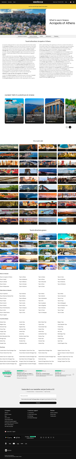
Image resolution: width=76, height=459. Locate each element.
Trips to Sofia (3, 310)
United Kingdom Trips (62, 343)
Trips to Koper (3, 300)
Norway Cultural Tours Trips (64, 358)
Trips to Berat (41, 293)
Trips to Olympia (22, 284)
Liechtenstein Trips (42, 333)
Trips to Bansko (22, 293)
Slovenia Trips (41, 340)
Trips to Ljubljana (42, 303)
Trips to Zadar (61, 312)
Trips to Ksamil (3, 303)
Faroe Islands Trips (42, 326)
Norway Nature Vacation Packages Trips (9, 361)
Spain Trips (60, 340)
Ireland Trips (41, 331)
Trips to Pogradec (42, 305)
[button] (38, 403)
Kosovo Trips (3, 333)
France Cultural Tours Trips (6, 352)
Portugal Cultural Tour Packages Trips (27, 361)
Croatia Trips (22, 324)
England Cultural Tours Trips (64, 350)
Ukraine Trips (41, 343)
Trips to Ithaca (41, 279)
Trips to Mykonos (61, 281)
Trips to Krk (40, 300)
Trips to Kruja (60, 300)
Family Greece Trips (42, 352)
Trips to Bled (60, 293)
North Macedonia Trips (5, 336)
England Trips (22, 326)
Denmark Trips (3, 326)
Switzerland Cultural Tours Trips (45, 363)
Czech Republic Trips (62, 324)
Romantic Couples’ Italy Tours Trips (65, 356)
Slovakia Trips (22, 340)
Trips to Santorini (23, 286)
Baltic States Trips (42, 322)
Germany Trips (22, 329)
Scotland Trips (61, 338)
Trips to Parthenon (62, 284)
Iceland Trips (22, 331)
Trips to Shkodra (61, 307)
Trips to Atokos (41, 277)
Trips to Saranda (42, 307)
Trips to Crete (61, 277)
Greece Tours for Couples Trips (6, 356)
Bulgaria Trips (3, 324)
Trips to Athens (22, 277)
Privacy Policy (36, 399)
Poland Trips (60, 336)
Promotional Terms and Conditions (11, 422)
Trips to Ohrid (22, 305)
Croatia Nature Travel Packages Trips (8, 350)
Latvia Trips (21, 333)
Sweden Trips (3, 343)
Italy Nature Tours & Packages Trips (27, 358)
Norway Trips (41, 336)
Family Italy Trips (42, 358)
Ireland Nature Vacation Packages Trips (47, 356)
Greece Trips (41, 329)
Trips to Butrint (41, 296)
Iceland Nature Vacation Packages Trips (28, 356)
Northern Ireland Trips (24, 336)
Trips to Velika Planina (5, 312)
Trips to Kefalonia (61, 279)
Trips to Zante (41, 286)
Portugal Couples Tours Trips (64, 361)
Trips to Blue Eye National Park (6, 296)
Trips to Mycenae (42, 281)
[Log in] (74, 2)
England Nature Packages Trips (45, 350)
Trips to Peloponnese (4, 286)
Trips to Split (22, 310)
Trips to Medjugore (62, 303)
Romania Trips (22, 338)
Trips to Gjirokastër (42, 298)
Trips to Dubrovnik (62, 296)
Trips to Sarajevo (23, 307)
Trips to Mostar (3, 305)
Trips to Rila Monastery (5, 307)
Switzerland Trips (23, 343)
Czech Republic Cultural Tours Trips (27, 350)
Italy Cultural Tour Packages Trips (7, 358)
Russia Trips (41, 338)
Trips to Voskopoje (42, 312)
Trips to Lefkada (3, 281)
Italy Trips (60, 331)
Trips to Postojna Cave (62, 305)
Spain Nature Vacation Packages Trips (8, 363)
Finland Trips (60, 326)
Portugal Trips (3, 338)
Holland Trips (60, 329)
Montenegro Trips (61, 333)
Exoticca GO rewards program (11, 421)
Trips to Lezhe (22, 303)
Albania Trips (3, 322)
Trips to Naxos (3, 284)
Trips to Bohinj (22, 296)
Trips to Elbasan (22, 298)
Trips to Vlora (22, 312)
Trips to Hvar (60, 298)
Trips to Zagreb (3, 314)
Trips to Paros (41, 284)
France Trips (2, 329)
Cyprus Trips (41, 324)
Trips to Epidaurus (23, 279)
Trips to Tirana (41, 310)
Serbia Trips (2, 340)
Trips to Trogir (61, 310)
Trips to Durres (3, 298)
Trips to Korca (22, 300)
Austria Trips (22, 322)
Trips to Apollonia (4, 293)
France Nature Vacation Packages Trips (27, 352)
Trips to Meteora (22, 281)
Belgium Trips (61, 322)
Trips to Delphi (3, 279)
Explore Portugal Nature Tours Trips (46, 361)
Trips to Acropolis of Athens (6, 277)
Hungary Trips (3, 331)
